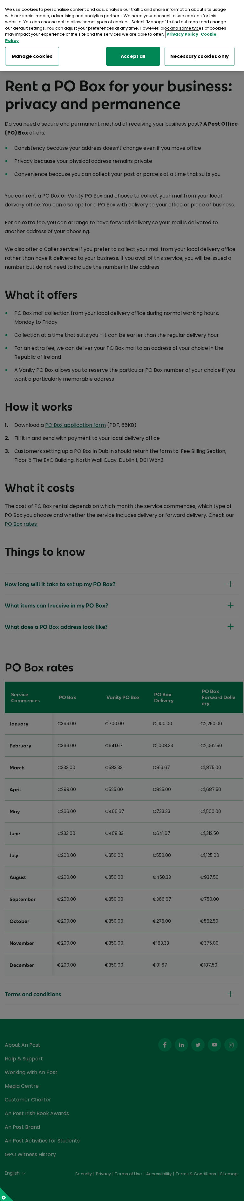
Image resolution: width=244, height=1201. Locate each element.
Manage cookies (32, 56)
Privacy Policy (182, 34)
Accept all (133, 56)
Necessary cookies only (199, 56)
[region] (122, 35)
